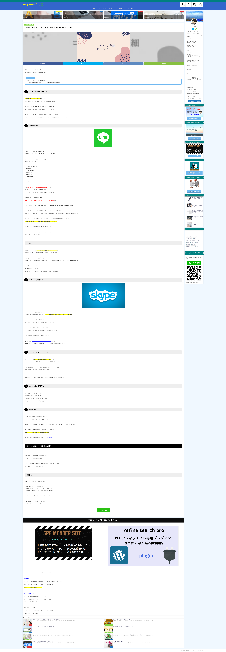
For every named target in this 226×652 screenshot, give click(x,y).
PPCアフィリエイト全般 (29, 24)
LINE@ (198, 0)
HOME (94, 8)
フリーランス (189, 238)
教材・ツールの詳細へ (194, 155)
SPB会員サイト (28, 578)
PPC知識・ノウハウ (190, 246)
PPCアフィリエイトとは (112, 8)
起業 (198, 240)
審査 (188, 242)
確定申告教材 (49, 437)
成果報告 (193, 244)
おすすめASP (130, 8)
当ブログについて (122, 8)
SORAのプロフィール (102, 8)
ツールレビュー (189, 236)
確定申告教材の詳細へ (194, 138)
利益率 (197, 242)
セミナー (196, 236)
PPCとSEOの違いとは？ (194, 191)
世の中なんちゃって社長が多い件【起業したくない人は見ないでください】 (197, 205)
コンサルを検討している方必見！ (194, 173)
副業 (195, 238)
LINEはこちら (103, 510)
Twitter (202, 0)
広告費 (192, 242)
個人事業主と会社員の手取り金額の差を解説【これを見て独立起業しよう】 (197, 211)
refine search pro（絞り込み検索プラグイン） (41, 341)
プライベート (198, 246)
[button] (24, 15)
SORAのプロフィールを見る (194, 101)
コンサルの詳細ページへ (194, 118)
